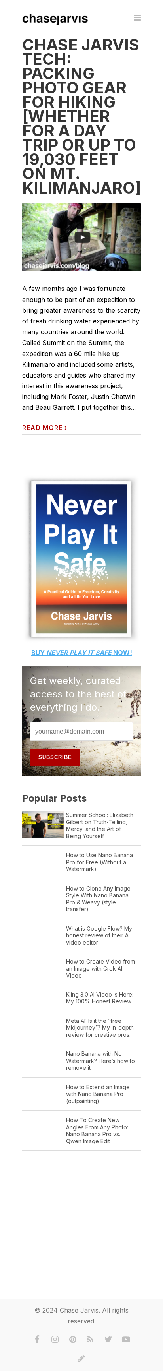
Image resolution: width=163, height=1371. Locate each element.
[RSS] (91, 1340)
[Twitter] (108, 1340)
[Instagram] (55, 1340)
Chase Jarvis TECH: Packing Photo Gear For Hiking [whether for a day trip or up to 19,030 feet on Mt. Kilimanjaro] (81, 116)
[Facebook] (37, 1340)
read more (45, 427)
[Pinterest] (73, 1340)
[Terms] (81, 1359)
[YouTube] (126, 1340)
